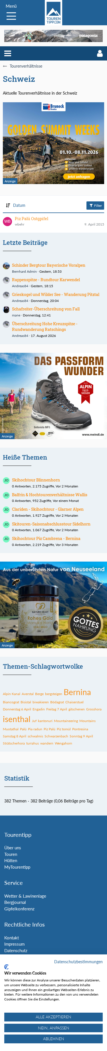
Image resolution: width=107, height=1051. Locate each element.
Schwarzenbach (56, 736)
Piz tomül (64, 729)
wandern (46, 743)
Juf (34, 721)
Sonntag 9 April (81, 736)
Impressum (14, 943)
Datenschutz (15, 950)
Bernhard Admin (24, 271)
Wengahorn (63, 743)
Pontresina (80, 729)
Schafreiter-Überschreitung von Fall (46, 309)
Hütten (10, 860)
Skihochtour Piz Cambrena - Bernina (46, 538)
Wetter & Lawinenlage (25, 895)
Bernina (77, 692)
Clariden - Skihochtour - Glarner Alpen (48, 509)
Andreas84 (20, 286)
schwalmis (35, 736)
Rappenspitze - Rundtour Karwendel (46, 279)
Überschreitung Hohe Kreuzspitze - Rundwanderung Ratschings (45, 326)
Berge (39, 694)
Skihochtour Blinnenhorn (36, 480)
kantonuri (45, 721)
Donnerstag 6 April (17, 709)
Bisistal (26, 702)
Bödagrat (57, 702)
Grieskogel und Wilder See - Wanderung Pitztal (55, 294)
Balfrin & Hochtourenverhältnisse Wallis (49, 494)
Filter (97, 205)
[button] (8, 53)
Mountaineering (66, 721)
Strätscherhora (14, 743)
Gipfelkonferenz (19, 908)
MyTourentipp (17, 866)
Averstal (28, 694)
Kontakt (11, 937)
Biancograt (11, 702)
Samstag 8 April (14, 736)
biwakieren (41, 702)
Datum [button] (19, 205)
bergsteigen (53, 694)
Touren (10, 854)
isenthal (17, 719)
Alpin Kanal (11, 694)
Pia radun (35, 729)
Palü (23, 729)
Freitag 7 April (56, 709)
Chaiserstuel (74, 702)
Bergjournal (15, 902)
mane (16, 315)
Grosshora (94, 709)
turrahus (32, 743)
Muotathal (11, 729)
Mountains (87, 721)
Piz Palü (49, 729)
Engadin (39, 709)
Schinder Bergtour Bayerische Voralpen (48, 265)
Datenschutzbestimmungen (78, 961)
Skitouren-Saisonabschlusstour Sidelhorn (51, 524)
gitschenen (76, 709)
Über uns (12, 847)
